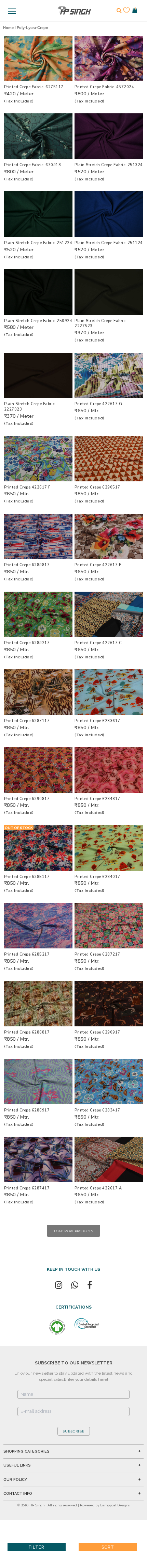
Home (8, 28)
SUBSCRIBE (73, 1431)
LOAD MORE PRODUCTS (73, 1231)
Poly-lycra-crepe (32, 28)
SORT (108, 1547)
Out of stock (19, 828)
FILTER (36, 1547)
